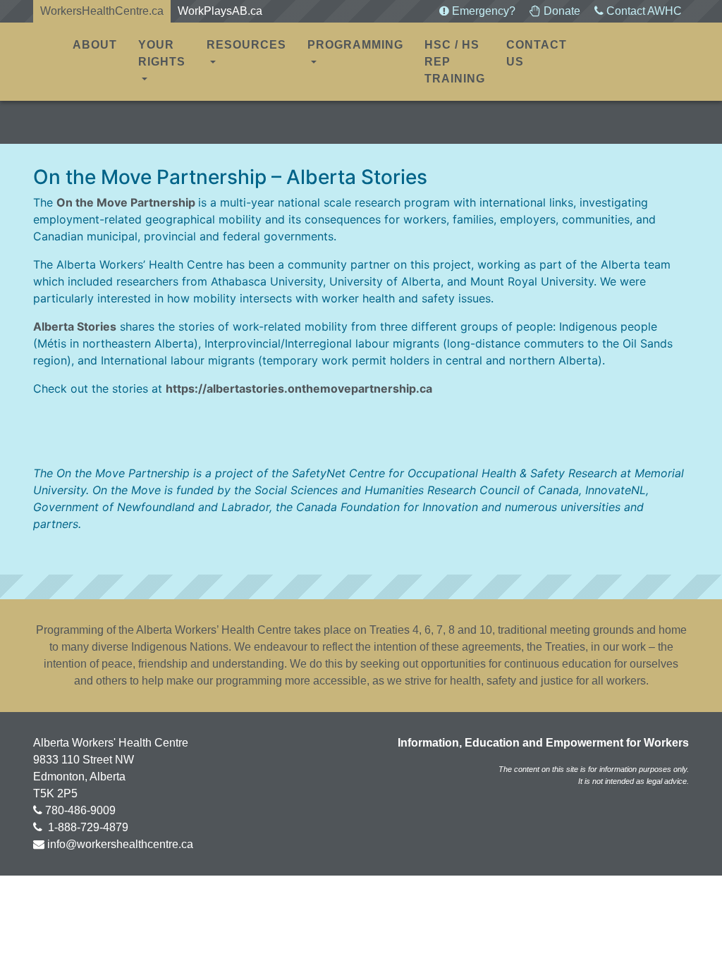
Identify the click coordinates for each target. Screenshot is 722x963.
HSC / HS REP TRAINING (454, 62)
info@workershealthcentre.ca (120, 844)
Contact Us (536, 53)
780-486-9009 (80, 810)
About (95, 45)
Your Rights (161, 53)
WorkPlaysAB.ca (220, 11)
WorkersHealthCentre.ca (102, 11)
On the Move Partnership (125, 202)
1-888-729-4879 (86, 827)
